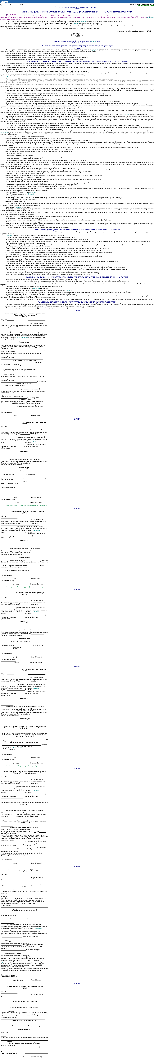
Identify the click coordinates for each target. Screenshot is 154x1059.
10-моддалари (23, 337)
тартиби (75, 23)
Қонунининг (37, 441)
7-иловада (36, 288)
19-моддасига (17, 748)
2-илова (32, 192)
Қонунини (82, 21)
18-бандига (4, 133)
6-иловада (9, 235)
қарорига (150, 17)
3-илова (31, 194)
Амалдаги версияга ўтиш (146, 5)
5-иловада (17, 207)
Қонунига (95, 50)
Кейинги (8, 77)
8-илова (68, 290)
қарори (93, 41)
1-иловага (126, 114)
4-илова (37, 196)
